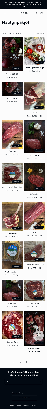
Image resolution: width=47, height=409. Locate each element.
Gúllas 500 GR (12, 74)
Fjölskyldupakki (34, 348)
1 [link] (13, 362)
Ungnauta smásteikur (35, 265)
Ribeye (35, 113)
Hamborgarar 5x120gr (34, 68)
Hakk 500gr (12, 98)
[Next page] (33, 362)
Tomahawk (12, 233)
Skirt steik (34, 303)
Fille (34, 232)
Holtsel (19, 405)
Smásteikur (34, 155)
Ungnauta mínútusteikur (12, 187)
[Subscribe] (39, 381)
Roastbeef (12, 303)
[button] (4, 12)
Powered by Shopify (30, 405)
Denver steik (12, 342)
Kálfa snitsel (35, 194)
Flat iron (12, 151)
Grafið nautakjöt (12, 272)
